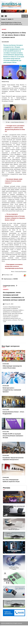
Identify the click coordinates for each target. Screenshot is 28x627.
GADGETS (5, 289)
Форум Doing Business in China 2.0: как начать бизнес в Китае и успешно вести (14, 35)
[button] (23, 16)
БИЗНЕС (4, 29)
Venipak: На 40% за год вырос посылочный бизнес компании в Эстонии (13, 435)
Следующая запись (9, 285)
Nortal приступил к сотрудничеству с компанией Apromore (12, 389)
